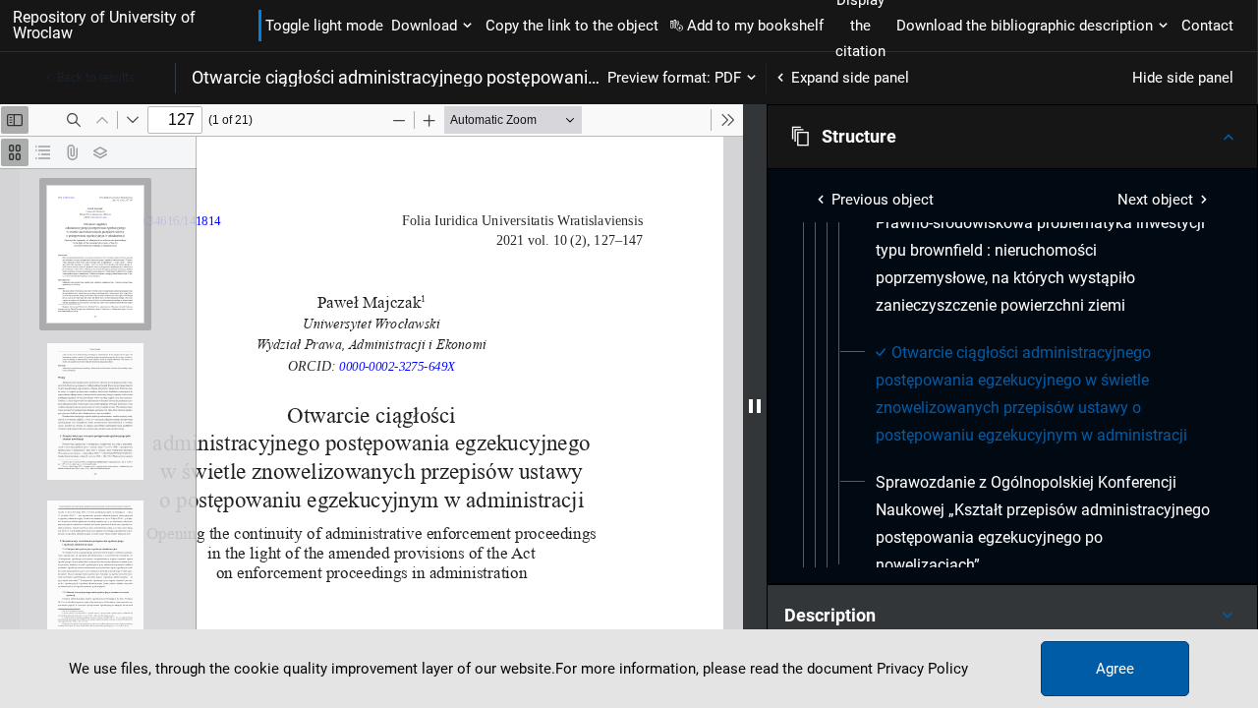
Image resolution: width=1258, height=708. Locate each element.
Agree (1115, 669)
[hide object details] (755, 406)
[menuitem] (1043, 264)
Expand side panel (850, 78)
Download (424, 25)
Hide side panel (1182, 78)
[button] (1012, 136)
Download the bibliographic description (1024, 25)
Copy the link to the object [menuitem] (572, 25)
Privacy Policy (922, 669)
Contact (1207, 25)
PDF (728, 78)
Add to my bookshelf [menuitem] (755, 25)
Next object (1155, 199)
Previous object (882, 199)
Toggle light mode (324, 25)
